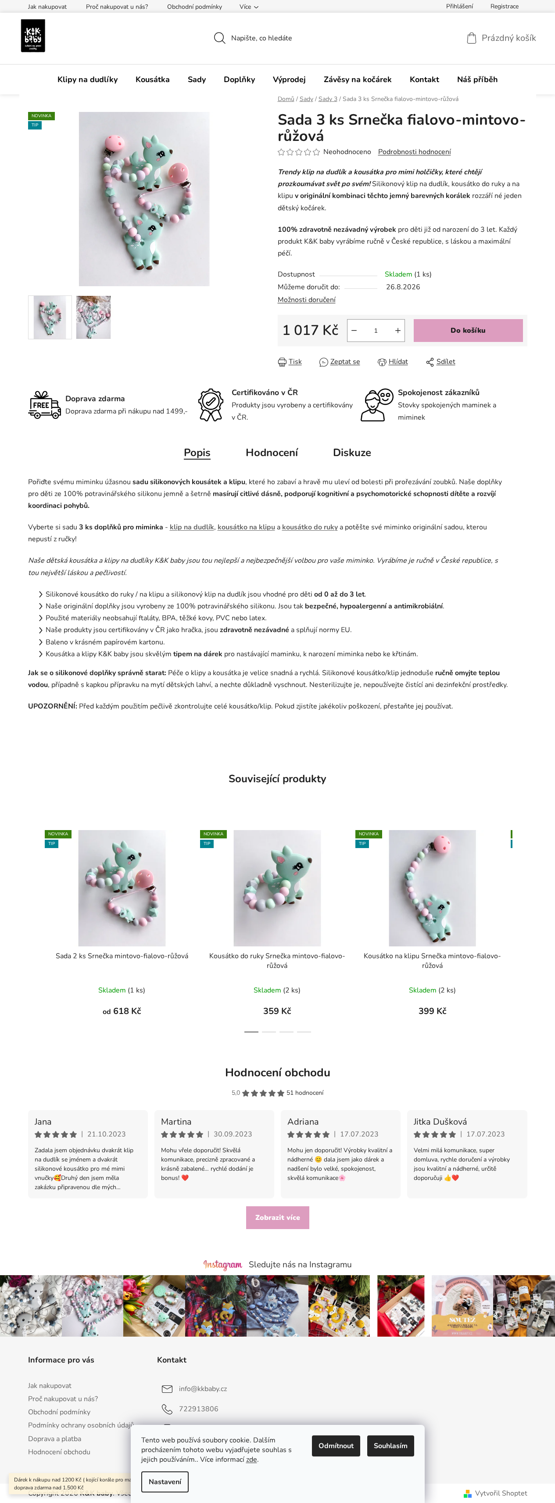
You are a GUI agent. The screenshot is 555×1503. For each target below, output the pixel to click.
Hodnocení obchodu (277, 1072)
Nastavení (165, 1482)
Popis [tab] (197, 453)
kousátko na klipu (246, 527)
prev (35, 929)
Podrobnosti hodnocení (414, 152)
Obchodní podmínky (194, 7)
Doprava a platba (54, 1439)
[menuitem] (87, 79)
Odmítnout (336, 1446)
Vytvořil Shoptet (501, 1493)
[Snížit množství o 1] (354, 331)
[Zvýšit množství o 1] (398, 331)
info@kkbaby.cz (203, 1389)
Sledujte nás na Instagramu (300, 1264)
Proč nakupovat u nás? (117, 7)
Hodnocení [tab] (272, 453)
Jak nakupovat (47, 7)
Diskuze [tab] (352, 453)
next (520, 929)
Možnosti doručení (307, 300)
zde (251, 1459)
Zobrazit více (277, 1218)
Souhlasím (391, 1446)
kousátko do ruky (310, 527)
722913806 (198, 1409)
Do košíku (468, 330)
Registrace (505, 6)
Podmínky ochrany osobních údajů (81, 1425)
